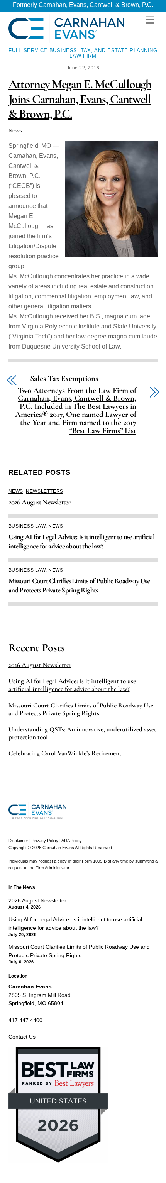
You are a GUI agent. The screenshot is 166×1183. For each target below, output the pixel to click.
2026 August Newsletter (39, 502)
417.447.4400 (25, 1020)
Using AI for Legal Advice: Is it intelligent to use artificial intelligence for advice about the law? (81, 541)
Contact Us (22, 1037)
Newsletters (44, 491)
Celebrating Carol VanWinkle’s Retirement (65, 753)
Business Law (27, 526)
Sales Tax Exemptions (64, 379)
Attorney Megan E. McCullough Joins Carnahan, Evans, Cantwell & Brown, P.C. (79, 98)
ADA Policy (71, 840)
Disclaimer (18, 840)
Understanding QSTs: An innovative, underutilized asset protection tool (82, 733)
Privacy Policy (45, 840)
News (15, 130)
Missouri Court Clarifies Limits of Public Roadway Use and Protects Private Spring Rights (79, 585)
